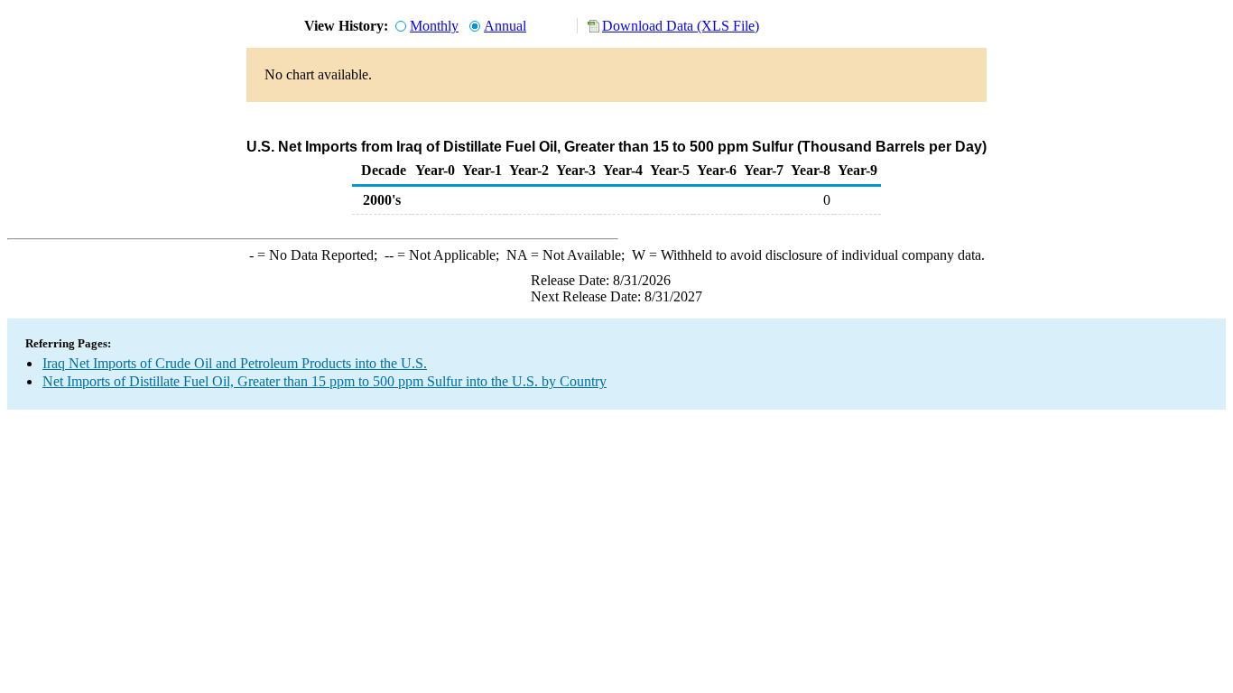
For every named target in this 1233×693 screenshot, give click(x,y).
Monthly (434, 25)
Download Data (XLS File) (680, 25)
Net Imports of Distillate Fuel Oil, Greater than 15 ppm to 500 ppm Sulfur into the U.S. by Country (324, 381)
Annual (505, 25)
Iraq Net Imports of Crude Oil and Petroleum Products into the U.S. (234, 363)
